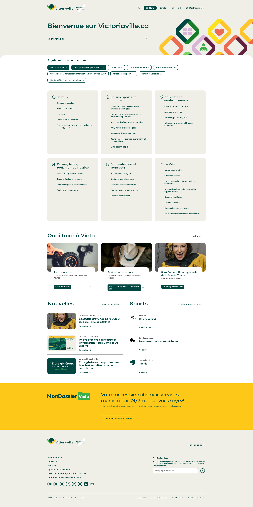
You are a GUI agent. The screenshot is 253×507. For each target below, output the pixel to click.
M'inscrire (61, 114)
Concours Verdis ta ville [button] (152, 74)
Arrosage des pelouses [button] (124, 74)
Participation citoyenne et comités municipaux (179, 182)
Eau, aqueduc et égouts (121, 173)
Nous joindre (53, 457)
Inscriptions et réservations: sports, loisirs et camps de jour (126, 115)
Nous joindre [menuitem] (177, 8)
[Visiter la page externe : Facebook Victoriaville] (49, 484)
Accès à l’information (159, 498)
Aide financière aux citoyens (123, 133)
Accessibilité (141, 498)
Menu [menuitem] (151, 8)
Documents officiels (173, 197)
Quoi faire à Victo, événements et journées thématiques (125, 107)
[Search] (146, 39)
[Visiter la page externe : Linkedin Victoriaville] (74, 484)
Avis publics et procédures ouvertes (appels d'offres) (180, 190)
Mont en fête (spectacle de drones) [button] (67, 80)
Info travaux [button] (117, 67)
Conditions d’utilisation (197, 498)
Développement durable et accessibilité (181, 213)
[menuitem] (66, 8)
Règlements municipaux (67, 190)
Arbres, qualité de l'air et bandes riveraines (178, 124)
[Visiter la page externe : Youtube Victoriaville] (80, 484)
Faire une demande (65, 108)
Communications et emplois (176, 208)
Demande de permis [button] (139, 67)
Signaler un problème (66, 103)
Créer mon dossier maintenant (118, 418)
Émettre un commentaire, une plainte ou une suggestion (74, 126)
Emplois (51, 461)
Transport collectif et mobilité (123, 184)
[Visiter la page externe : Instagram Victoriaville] (68, 484)
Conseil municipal (172, 175)
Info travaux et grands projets (124, 190)
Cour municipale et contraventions (72, 184)
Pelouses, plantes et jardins (176, 117)
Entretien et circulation (120, 196)
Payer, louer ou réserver (67, 119)
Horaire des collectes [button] (166, 67)
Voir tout (197, 236)
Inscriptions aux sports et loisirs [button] (89, 67)
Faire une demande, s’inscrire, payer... (65, 473)
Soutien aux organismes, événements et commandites (128, 140)
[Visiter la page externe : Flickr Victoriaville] (86, 484)
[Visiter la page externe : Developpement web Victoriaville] (92, 484)
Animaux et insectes (173, 112)
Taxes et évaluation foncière (69, 179)
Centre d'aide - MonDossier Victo (63, 477)
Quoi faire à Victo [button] (58, 67)
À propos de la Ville (173, 170)
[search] (98, 39)
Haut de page (195, 445)
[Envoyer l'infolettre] (203, 470)
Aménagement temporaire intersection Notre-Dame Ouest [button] (78, 74)
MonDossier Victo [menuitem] (197, 8)
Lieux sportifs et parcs (120, 147)
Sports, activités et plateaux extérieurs (127, 122)
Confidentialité (177, 498)
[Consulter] (89, 286)
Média (50, 465)
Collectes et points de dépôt (176, 106)
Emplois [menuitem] (163, 8)
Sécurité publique (171, 202)
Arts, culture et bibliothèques (123, 128)
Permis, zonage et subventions (70, 173)
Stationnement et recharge (122, 179)
